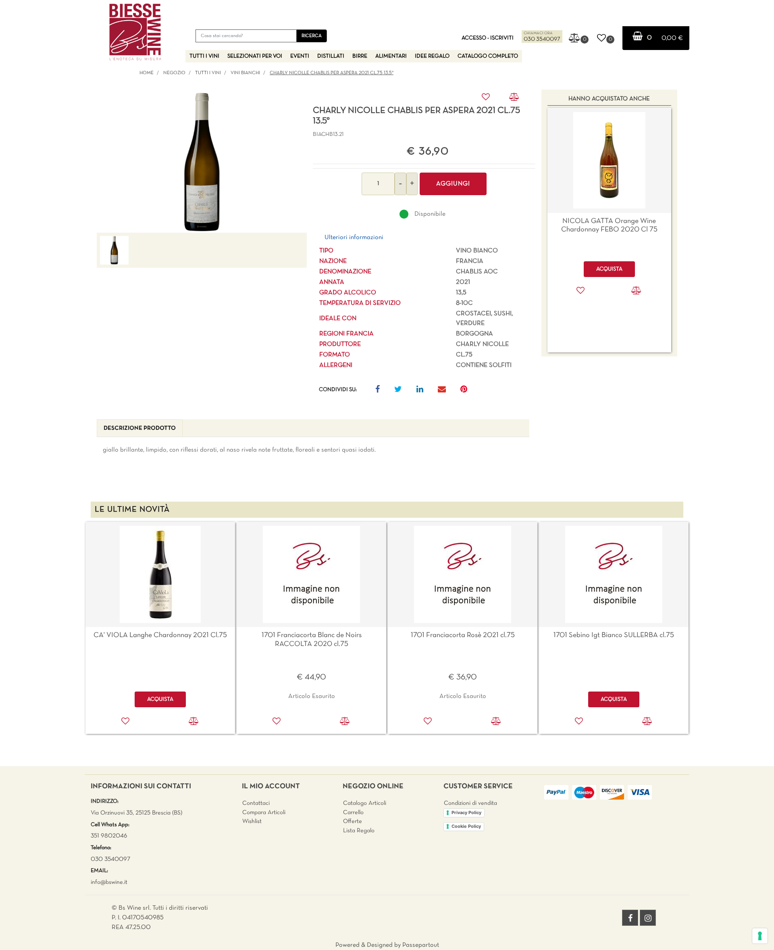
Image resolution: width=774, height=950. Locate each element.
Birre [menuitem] (359, 56)
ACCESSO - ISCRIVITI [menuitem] (488, 38)
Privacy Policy (466, 812)
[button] (311, 35)
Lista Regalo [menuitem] (359, 830)
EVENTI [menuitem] (299, 56)
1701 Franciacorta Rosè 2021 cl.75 (463, 635)
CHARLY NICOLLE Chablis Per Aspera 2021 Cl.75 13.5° (331, 73)
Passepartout (420, 945)
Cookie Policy (466, 826)
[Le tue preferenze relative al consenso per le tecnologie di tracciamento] (760, 936)
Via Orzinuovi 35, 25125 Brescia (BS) (136, 813)
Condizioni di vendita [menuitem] (470, 803)
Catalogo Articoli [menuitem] (364, 803)
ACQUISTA (160, 699)
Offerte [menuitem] (352, 821)
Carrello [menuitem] (353, 812)
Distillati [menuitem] (330, 56)
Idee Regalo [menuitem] (432, 56)
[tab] (140, 428)
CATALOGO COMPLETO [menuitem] (488, 56)
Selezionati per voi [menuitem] (254, 56)
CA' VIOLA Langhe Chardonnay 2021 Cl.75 (160, 635)
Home (146, 73)
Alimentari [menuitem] (391, 56)
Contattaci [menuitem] (256, 803)
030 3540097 (542, 39)
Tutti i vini (208, 73)
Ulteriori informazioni (354, 237)
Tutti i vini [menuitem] (204, 56)
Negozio (174, 73)
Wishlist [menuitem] (252, 821)
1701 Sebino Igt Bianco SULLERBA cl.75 (613, 635)
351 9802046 (109, 836)
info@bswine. (107, 882)
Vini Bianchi (245, 73)
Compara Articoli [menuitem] (263, 812)
